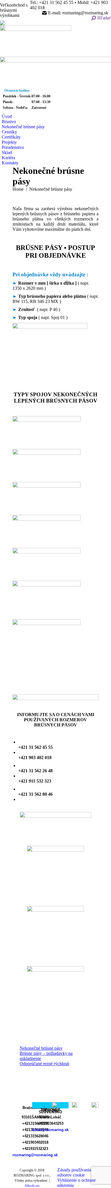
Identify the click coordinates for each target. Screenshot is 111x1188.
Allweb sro (32, 1186)
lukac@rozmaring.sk (50, 1130)
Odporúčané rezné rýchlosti (44, 1063)
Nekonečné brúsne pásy (41, 1048)
